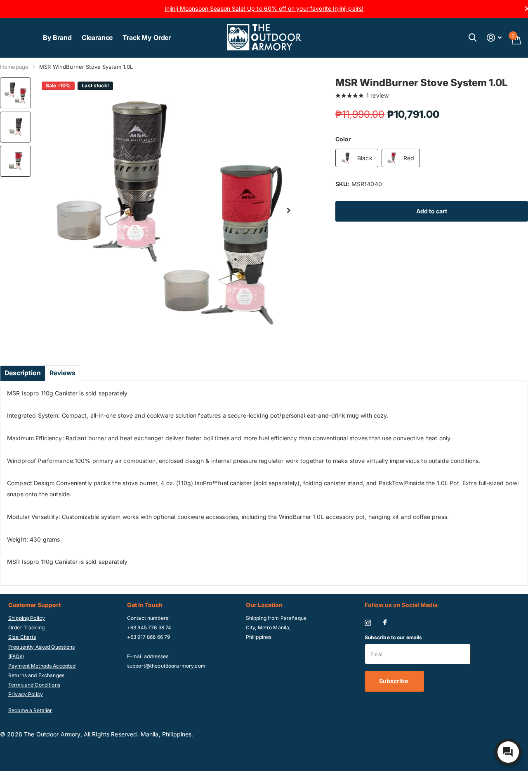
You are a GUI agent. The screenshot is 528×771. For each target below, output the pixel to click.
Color (343, 139)
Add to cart (431, 211)
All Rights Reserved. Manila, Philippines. (138, 734)
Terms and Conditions (34, 685)
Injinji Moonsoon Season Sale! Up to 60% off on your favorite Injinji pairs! (264, 8)
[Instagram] (368, 623)
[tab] (22, 373)
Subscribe (394, 681)
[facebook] (385, 623)
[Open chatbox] (508, 752)
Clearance (97, 37)
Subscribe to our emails (393, 637)
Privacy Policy (25, 694)
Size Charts (22, 637)
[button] (289, 210)
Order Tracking (26, 627)
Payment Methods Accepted (41, 666)
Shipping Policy (26, 618)
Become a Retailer (30, 710)
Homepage (14, 66)
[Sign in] (494, 37)
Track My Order (147, 37)
